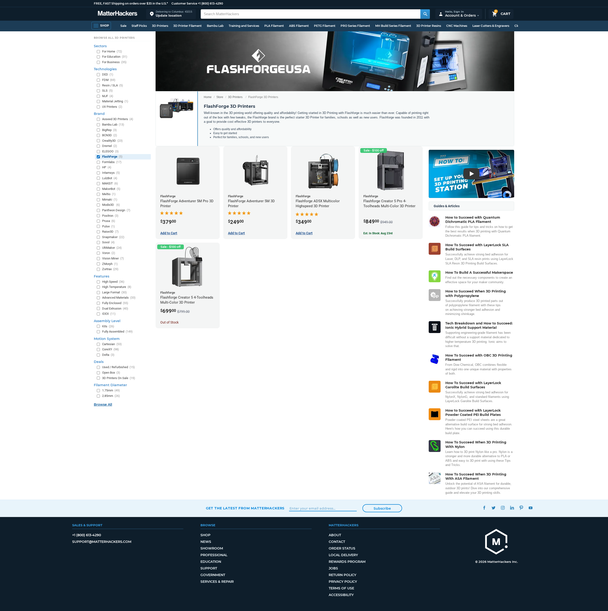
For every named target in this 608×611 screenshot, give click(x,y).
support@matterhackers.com (101, 542)
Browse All (103, 404)
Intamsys (111, 172)
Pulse (108, 226)
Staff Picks (139, 26)
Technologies (105, 69)
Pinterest (521, 507)
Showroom (211, 548)
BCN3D (109, 135)
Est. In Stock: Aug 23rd (378, 233)
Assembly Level (107, 321)
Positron (110, 215)
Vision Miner (113, 258)
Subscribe (382, 508)
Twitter (493, 507)
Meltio (109, 194)
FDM (108, 80)
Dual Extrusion (115, 308)
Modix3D (111, 205)
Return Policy (342, 575)
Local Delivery (343, 555)
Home (208, 97)
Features (101, 276)
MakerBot (111, 189)
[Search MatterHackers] (425, 14)
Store (219, 97)
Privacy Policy (343, 581)
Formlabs (112, 162)
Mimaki (109, 199)
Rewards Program (347, 561)
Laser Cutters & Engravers (490, 26)
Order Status (342, 548)
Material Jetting (115, 101)
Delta (108, 355)
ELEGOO (110, 151)
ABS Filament (299, 26)
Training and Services (244, 26)
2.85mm (111, 396)
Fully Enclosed (115, 303)
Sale (123, 26)
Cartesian (112, 344)
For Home (112, 51)
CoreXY (110, 349)
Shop (205, 535)
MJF (107, 96)
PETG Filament (324, 26)
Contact (337, 542)
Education (210, 561)
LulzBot (109, 178)
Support (208, 568)
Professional (213, 555)
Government (212, 575)
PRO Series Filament (355, 26)
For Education (114, 56)
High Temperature (116, 287)
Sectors (100, 46)
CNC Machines (456, 26)
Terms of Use (341, 588)
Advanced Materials (119, 297)
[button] (171, 14)
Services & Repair (217, 581)
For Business (114, 62)
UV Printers (112, 106)
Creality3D (112, 140)
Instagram (503, 507)
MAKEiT (110, 183)
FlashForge (112, 156)
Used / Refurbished (118, 367)
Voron (108, 253)
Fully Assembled (117, 331)
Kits (108, 326)
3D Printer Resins (428, 26)
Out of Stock (169, 322)
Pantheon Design (116, 210)
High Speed (113, 281)
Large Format (114, 292)
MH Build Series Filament (393, 26)
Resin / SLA (112, 85)
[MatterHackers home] (117, 13)
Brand (99, 114)
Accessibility (341, 595)
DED (107, 74)
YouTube (531, 507)
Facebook (484, 507)
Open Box (111, 372)
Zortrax (110, 269)
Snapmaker (113, 237)
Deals (99, 362)
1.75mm (111, 390)
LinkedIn (512, 507)
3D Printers (160, 26)
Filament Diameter (110, 385)
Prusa (108, 221)
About (335, 535)
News (205, 542)
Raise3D (110, 231)
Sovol (108, 242)
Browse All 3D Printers (114, 37)
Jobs (333, 568)
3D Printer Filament (187, 26)
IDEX (109, 313)
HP (106, 167)
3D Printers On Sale (118, 378)
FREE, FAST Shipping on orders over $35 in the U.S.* (131, 3)
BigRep (109, 130)
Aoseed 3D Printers (117, 119)
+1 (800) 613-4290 (210, 3)
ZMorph (110, 264)
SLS (107, 90)
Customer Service (184, 3)
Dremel (109, 146)
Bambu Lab (215, 26)
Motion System (107, 339)
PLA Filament (274, 26)
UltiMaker (112, 247)
